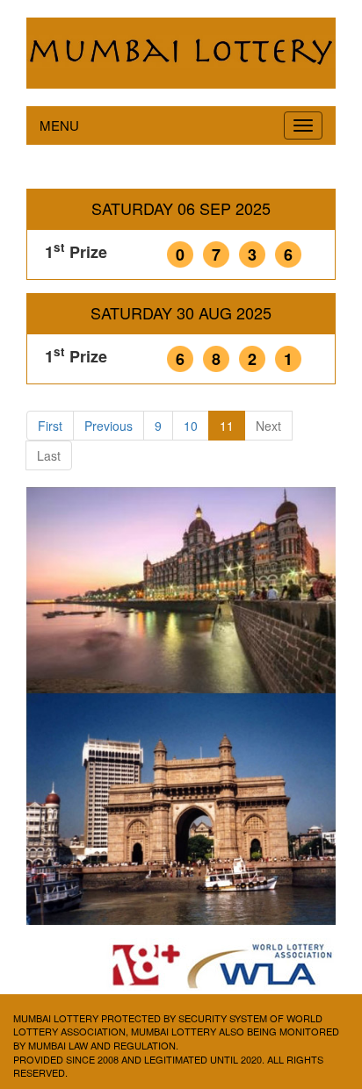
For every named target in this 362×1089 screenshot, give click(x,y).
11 (227, 425)
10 (191, 425)
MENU (59, 125)
